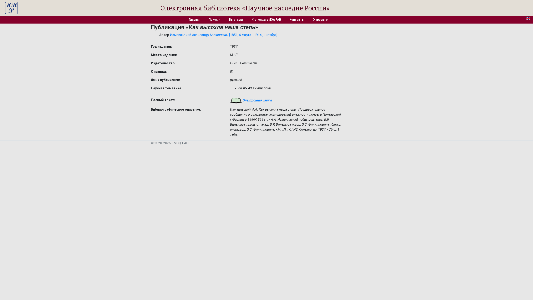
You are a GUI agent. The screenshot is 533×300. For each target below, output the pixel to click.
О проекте (320, 19)
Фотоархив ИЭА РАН (266, 19)
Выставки (236, 19)
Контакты (296, 19)
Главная (194, 19)
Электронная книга (257, 100)
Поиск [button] (213, 19)
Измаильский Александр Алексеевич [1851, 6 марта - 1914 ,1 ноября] (223, 35)
